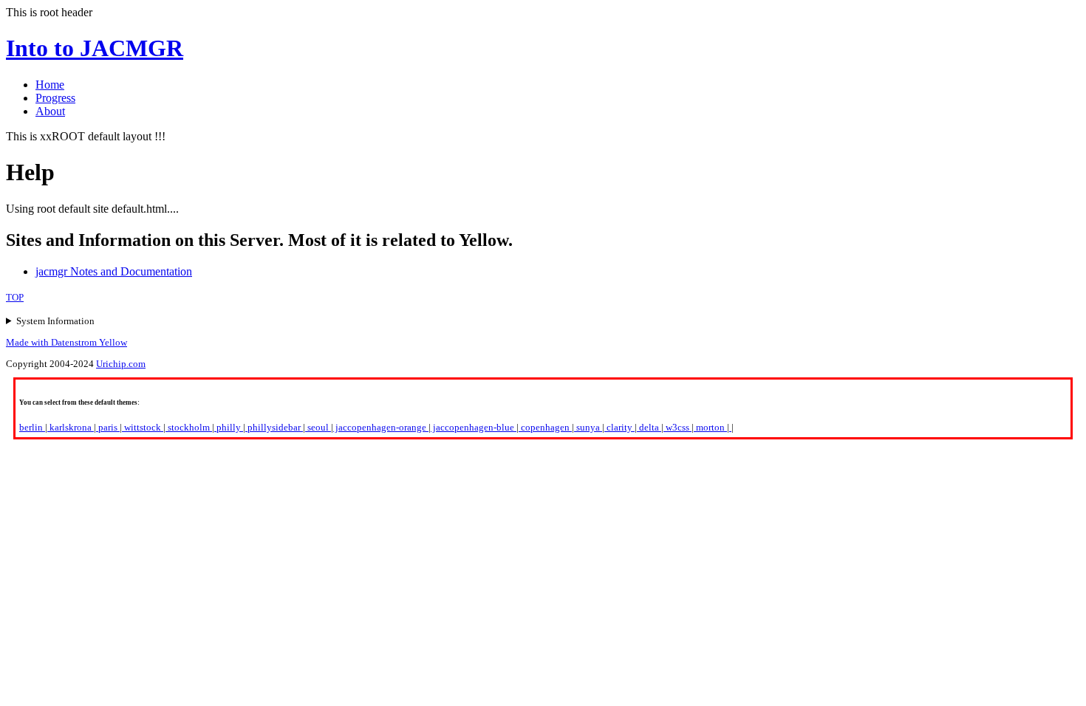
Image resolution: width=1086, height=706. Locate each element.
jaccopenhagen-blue (473, 427)
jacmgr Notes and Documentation (113, 271)
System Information (55, 320)
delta (649, 427)
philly (228, 427)
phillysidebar (274, 427)
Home (49, 84)
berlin (32, 427)
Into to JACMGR (94, 48)
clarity (619, 427)
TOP (15, 297)
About (50, 111)
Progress (55, 98)
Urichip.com (121, 363)
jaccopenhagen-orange (380, 427)
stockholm (188, 427)
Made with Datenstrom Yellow (66, 342)
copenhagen (545, 427)
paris (108, 427)
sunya (588, 427)
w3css (677, 427)
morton (710, 427)
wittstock (142, 427)
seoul (318, 427)
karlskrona (70, 427)
